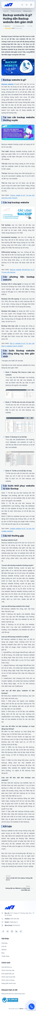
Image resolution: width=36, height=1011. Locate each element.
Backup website (7, 84)
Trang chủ (5, 11)
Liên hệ (3, 946)
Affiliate (4, 949)
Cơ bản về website (16, 11)
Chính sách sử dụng (7, 980)
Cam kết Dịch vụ (6, 967)
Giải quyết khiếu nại (7, 973)
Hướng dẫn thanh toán (8, 983)
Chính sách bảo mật (7, 970)
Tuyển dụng (5, 956)
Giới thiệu (4, 943)
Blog (2, 953)
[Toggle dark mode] (27, 5)
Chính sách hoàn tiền (8, 977)
